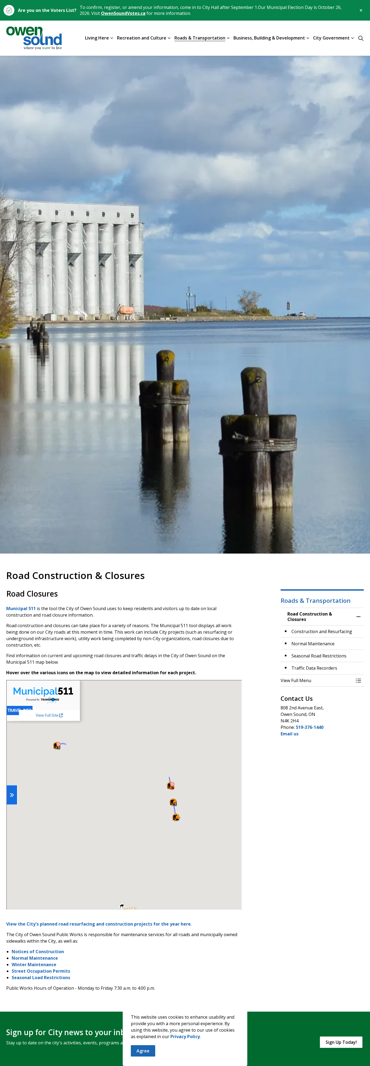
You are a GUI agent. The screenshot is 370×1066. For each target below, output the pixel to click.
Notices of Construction (38, 952)
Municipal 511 (21, 608)
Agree (143, 1051)
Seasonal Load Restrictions (41, 978)
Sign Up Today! (341, 1042)
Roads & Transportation (199, 38)
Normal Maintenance (35, 958)
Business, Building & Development (269, 38)
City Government (331, 38)
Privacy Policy (185, 1036)
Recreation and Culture (141, 38)
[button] (317, 680)
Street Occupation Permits (41, 971)
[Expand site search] (361, 38)
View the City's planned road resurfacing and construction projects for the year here (98, 924)
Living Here (97, 38)
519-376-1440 (309, 727)
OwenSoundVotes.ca (123, 13)
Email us (289, 734)
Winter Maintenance (34, 965)
